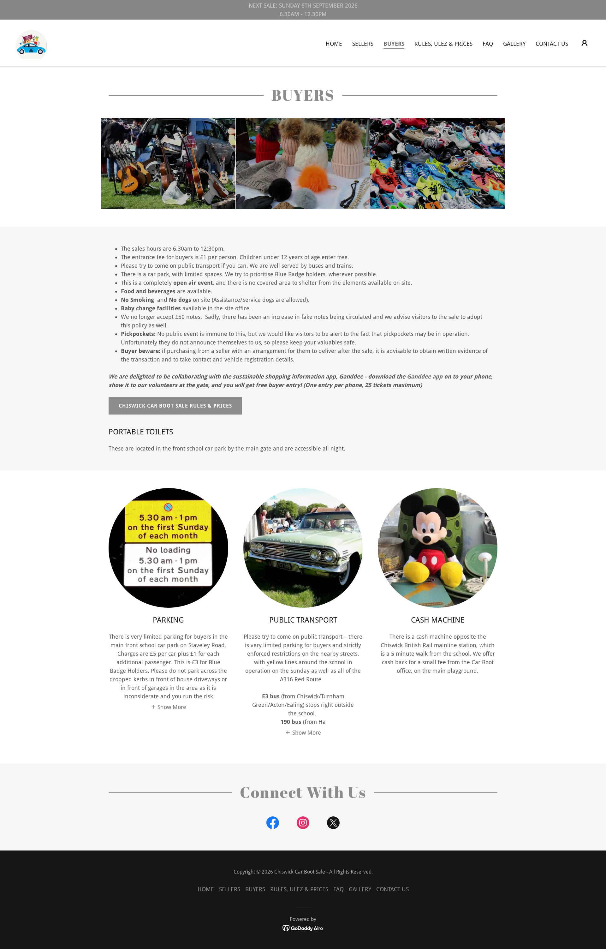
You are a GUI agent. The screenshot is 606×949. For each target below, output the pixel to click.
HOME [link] (334, 43)
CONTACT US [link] (552, 43)
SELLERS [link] (362, 43)
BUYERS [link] (393, 43)
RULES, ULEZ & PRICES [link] (443, 43)
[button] (584, 43)
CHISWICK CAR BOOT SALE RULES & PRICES (175, 406)
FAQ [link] (488, 43)
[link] (31, 42)
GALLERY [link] (514, 43)
